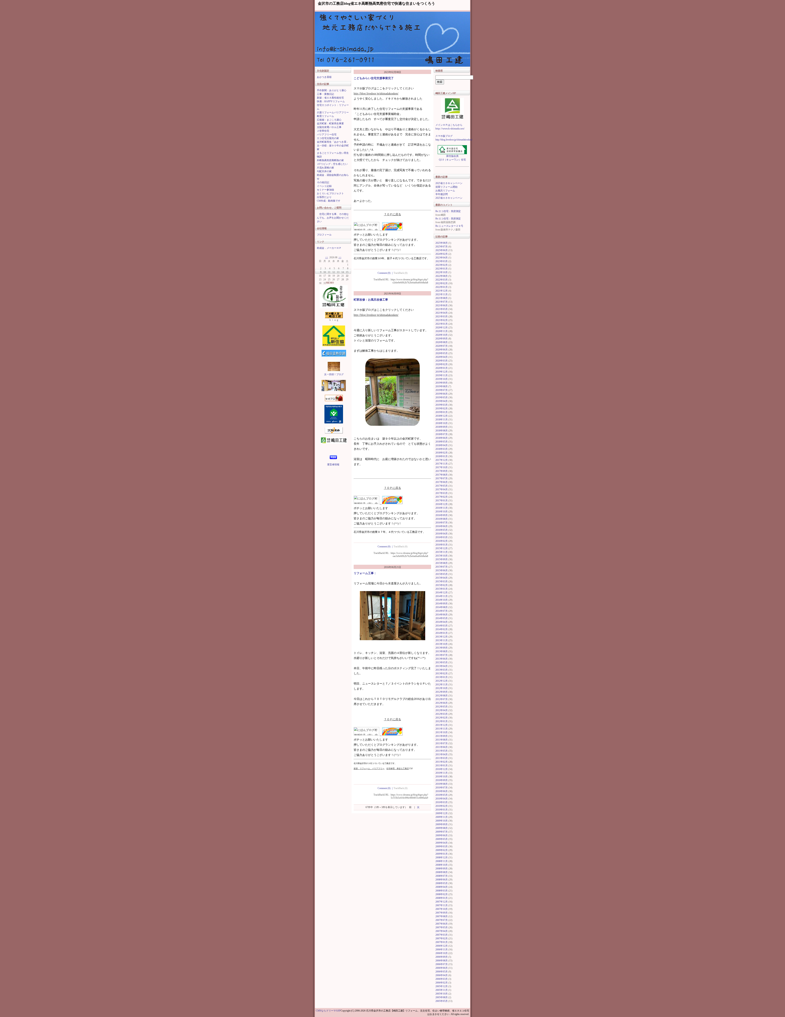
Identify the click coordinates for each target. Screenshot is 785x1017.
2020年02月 (441, 364)
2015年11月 (441, 552)
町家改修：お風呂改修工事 (371, 299)
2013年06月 (441, 658)
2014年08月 (441, 607)
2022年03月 (441, 279)
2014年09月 (441, 603)
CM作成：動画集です (328, 200)
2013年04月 (441, 666)
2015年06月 (441, 570)
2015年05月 (441, 574)
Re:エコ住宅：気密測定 (448, 211)
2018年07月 (441, 434)
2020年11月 (441, 331)
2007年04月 (441, 931)
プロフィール (324, 234)
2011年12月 (441, 725)
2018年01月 (441, 456)
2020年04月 (441, 357)
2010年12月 (441, 769)
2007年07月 (441, 920)
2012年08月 (441, 695)
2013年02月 (441, 673)
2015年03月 (441, 581)
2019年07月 (441, 390)
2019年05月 (441, 397)
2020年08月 (441, 342)
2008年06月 (441, 879)
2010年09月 (441, 780)
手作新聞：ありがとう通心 (331, 90)
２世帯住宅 (323, 130)
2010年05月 (441, 795)
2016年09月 (441, 515)
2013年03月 (441, 669)
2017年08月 (441, 474)
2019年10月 (441, 379)
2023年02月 (441, 265)
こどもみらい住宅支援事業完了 (374, 78)
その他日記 (323, 182)
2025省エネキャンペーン (448, 183)
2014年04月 (441, 622)
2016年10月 (441, 511)
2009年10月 (441, 820)
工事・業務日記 (325, 94)
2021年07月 (441, 301)
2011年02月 (441, 761)
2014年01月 (441, 633)
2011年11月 (441, 728)
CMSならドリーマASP (328, 1010)
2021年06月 (441, 305)
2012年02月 (441, 717)
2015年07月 (441, 566)
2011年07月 (441, 743)
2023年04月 (441, 257)
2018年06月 (441, 438)
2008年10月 (441, 864)
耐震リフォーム (325, 116)
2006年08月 (441, 960)
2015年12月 (441, 548)
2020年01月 (441, 368)
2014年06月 (441, 614)
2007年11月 (441, 905)
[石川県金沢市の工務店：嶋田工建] (452, 108)
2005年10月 (441, 993)
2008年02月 (441, 894)
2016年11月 (441, 507)
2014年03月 (441, 625)
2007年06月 (441, 923)
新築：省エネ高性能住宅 (330, 97)
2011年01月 (441, 765)
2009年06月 (441, 835)
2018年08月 (441, 430)
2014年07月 (441, 611)
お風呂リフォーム (445, 190)
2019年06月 (441, 393)
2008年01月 (441, 898)
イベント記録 (324, 186)
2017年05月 (441, 485)
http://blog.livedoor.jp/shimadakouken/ (376, 93)
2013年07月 (441, 655)
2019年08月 (441, 386)
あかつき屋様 (324, 77)
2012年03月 (441, 714)
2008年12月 (441, 857)
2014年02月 (441, 629)
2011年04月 (441, 754)
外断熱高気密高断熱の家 (330, 160)
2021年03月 (441, 316)
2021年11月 (441, 294)
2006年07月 (441, 964)
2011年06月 (441, 747)
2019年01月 (441, 412)
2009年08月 (441, 828)
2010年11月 (441, 772)
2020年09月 (441, 338)
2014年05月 (441, 618)
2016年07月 (441, 522)
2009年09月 (441, 824)
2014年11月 (441, 596)
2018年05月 (441, 441)
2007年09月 (441, 912)
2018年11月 (441, 419)
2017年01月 (441, 500)
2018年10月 (441, 423)
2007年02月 (441, 938)
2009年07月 (441, 831)
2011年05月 (441, 750)
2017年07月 (441, 478)
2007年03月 (441, 934)
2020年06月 (441, 349)
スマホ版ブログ (444, 136)
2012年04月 (441, 710)
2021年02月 (441, 320)
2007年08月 (441, 916)
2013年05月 (441, 662)
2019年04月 (441, 401)
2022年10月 (441, 272)
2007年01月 (441, 942)
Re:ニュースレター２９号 (449, 226)
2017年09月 (441, 471)
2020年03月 (441, 360)
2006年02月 (441, 982)
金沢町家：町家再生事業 (330, 123)
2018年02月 (441, 452)
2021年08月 (441, 298)
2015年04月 (441, 577)
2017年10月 (441, 467)
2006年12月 (441, 945)
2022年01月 (441, 287)
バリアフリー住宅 (326, 134)
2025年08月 (441, 242)
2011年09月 (441, 736)
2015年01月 (441, 588)
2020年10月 (441, 334)
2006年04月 (441, 975)
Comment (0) (386, 273)
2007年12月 (441, 901)
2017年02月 (441, 496)
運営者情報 (333, 464)
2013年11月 (441, 640)
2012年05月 (441, 706)
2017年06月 (441, 482)
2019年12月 (441, 371)
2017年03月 (441, 493)
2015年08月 (441, 563)
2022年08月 (441, 276)
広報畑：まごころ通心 (329, 119)
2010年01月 (441, 809)
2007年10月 (441, 909)
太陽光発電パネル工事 (329, 127)
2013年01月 (441, 677)
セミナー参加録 (325, 189)
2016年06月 (441, 526)
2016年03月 (441, 537)
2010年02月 (441, 806)
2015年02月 (441, 585)
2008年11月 (441, 861)
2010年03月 (441, 802)
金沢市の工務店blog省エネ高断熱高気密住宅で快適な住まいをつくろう (376, 3)
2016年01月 (441, 544)
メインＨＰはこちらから (448, 124)
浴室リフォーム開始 (446, 186)
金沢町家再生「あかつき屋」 (333, 141)
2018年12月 (441, 415)
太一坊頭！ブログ (334, 374)
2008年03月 (441, 890)
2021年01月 (441, 323)
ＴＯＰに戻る (392, 214)
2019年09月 (441, 382)
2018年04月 (441, 445)
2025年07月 (441, 246)
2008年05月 (441, 883)
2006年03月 (441, 979)
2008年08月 (441, 872)
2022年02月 (441, 283)
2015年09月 (441, 559)
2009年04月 (441, 842)
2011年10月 (441, 732)
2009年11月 (441, 817)
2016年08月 (441, 518)
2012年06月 (441, 703)
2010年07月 (441, 787)
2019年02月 (441, 408)
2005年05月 (441, 1001)
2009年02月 (441, 850)
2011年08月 (441, 739)
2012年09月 (441, 691)
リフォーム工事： (365, 573)
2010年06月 (441, 791)
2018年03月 (441, 449)
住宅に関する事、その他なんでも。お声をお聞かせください (333, 218)
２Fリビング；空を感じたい (332, 164)
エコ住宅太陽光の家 (328, 138)
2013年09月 (441, 647)
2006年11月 (441, 949)
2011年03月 (441, 758)
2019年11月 (441, 375)
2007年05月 (441, 927)
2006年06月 (441, 967)
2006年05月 (441, 971)
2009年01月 (441, 853)
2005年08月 (441, 997)
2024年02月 (441, 254)
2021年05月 (441, 309)
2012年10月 (441, 688)
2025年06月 (441, 250)
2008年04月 (441, 887)
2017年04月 (441, 489)
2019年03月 (441, 404)
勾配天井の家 (324, 171)
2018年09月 (441, 426)
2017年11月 (441, 463)
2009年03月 (441, 846)
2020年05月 (441, 353)
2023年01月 (441, 268)
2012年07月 (441, 699)
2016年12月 (441, 504)
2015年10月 (441, 555)
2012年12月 (441, 680)
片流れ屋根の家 (325, 167)
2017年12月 (441, 460)
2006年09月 (441, 956)
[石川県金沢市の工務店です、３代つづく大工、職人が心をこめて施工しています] (334, 292)
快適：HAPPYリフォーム (331, 101)
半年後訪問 (441, 194)
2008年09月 (441, 868)
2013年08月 (441, 651)
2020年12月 (441, 327)
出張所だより (324, 197)
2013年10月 (441, 644)
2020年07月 (441, 346)
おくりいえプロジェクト (330, 193)
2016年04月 (441, 533)
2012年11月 (441, 684)
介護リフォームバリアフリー (333, 112)
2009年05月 (441, 839)
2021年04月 (441, 312)
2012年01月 (441, 721)
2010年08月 (441, 783)
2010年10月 (441, 776)
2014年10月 (441, 599)
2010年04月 (441, 798)
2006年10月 (441, 953)
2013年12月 (441, 636)
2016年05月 (441, 530)
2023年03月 (441, 261)
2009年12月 (441, 813)
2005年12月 (441, 986)
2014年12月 (441, 592)
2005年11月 (441, 990)
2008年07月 (441, 875)
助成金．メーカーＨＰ (329, 248)
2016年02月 (441, 541)
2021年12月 (441, 290)
